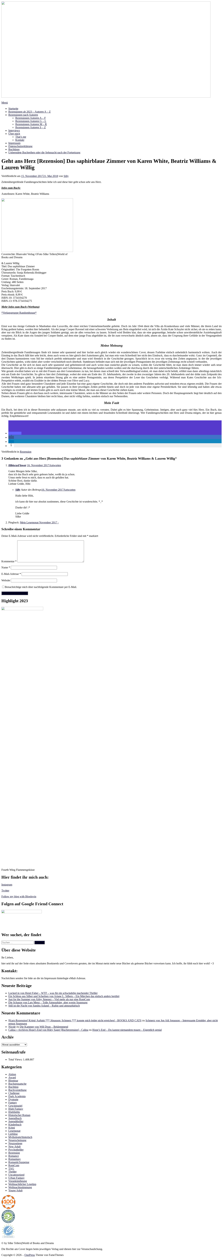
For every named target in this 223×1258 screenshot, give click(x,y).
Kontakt (19, 139)
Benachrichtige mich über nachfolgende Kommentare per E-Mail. (41, 586)
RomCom (13, 1165)
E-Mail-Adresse (11, 573)
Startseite (13, 108)
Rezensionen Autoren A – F (30, 117)
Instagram (6, 884)
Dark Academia (17, 1096)
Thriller (12, 1171)
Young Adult (15, 1190)
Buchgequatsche (17, 1083)
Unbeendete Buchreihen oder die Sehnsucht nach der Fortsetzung (44, 152)
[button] (14, 433)
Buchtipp (13, 1086)
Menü (4, 102)
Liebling (13, 1133)
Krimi (11, 1127)
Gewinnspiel (15, 1105)
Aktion (12, 1074)
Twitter (5, 890)
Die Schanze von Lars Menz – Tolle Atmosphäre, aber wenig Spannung (47, 1002)
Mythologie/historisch (20, 1137)
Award (12, 1077)
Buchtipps (14, 149)
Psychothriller (16, 1149)
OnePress (29, 1254)
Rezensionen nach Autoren (23, 114)
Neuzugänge (15, 1143)
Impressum (14, 143)
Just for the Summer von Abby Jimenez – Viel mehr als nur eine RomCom (49, 999)
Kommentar (9, 561)
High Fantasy (15, 1108)
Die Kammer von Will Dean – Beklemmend (44, 1026)
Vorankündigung (17, 1181)
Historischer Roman (19, 1115)
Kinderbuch (14, 1124)
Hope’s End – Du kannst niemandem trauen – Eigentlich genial (127, 1029)
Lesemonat (14, 1130)
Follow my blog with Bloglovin (18, 896)
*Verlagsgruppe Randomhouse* (19, 312)
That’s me (20, 136)
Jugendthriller (15, 1121)
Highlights (14, 1111)
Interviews (14, 130)
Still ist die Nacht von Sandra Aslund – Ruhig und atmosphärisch (44, 1005)
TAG (11, 1168)
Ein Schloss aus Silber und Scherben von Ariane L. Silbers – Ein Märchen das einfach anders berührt (63, 996)
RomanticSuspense (18, 1162)
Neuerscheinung (17, 1140)
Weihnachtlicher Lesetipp (22, 1184)
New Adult (14, 1146)
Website (5, 580)
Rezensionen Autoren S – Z (30, 127)
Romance (13, 1155)
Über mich (14, 133)
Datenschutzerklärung (20, 146)
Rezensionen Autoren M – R (31, 124)
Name (5, 567)
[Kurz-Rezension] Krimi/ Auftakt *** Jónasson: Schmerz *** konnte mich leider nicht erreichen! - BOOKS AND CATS (74, 1020)
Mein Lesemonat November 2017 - (39, 522)
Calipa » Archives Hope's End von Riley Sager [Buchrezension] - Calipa (48, 1029)
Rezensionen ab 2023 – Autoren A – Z (29, 111)
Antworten (55, 465)
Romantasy (14, 1159)
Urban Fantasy (16, 1177)
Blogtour (13, 1080)
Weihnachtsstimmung (20, 1187)
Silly (66, 176)
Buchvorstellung (17, 1090)
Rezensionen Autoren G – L (30, 121)
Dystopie (13, 1099)
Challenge (14, 1093)
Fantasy (12, 1102)
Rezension (25, 451)
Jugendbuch (15, 1118)
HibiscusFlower (17, 465)
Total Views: (15, 1059)
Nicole (12, 1026)
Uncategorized (16, 1174)
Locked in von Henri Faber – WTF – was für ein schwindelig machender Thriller (53, 993)
